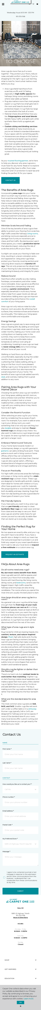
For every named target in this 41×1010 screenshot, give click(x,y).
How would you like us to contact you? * (17, 784)
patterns (5, 451)
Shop (7, 960)
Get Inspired (10, 969)
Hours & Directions (20, 917)
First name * (7, 749)
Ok (20, 1002)
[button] (29, 4)
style (3, 377)
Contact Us (10, 180)
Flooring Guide (19, 24)
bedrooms (21, 583)
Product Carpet (34, 24)
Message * (6, 851)
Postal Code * (7, 825)
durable (8, 428)
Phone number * (9, 797)
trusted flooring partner (18, 161)
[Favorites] (33, 4)
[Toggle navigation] (3, 4)
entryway (32, 709)
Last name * (7, 763)
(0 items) (37, 4)
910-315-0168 (20, 16)
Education (9, 978)
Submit (20, 891)
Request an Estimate (14, 554)
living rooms (32, 234)
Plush (10, 637)
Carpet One (5, 24)
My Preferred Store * (10, 838)
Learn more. (28, 999)
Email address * (8, 811)
